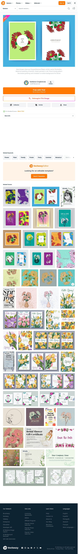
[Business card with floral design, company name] (60, 456)
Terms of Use (50, 549)
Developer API (7, 526)
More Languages (66, 526)
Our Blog (48, 521)
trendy (23, 156)
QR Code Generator (6, 538)
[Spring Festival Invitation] (50, 416)
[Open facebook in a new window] (22, 548)
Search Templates (38, 175)
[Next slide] (70, 156)
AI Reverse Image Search (8, 530)
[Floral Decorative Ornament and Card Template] (11, 456)
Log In (69, 3)
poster (31, 156)
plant (15, 156)
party (39, 156)
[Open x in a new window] (37, 548)
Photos (18, 3)
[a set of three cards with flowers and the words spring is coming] (57, 380)
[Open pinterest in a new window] (31, 548)
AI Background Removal (7, 534)
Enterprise (6, 521)
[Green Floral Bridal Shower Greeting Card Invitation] (32, 456)
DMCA (26, 517)
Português (64, 518)
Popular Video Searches (28, 532)
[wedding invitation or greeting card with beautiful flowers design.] (20, 397)
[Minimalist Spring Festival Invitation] (9, 297)
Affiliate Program (29, 520)
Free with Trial (39, 91)
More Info (7, 115)
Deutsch (64, 521)
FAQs (47, 512)
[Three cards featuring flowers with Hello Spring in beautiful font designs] (24, 318)
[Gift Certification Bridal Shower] (39, 436)
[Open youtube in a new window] (40, 548)
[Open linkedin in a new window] (28, 548)
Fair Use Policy (69, 549)
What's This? (21, 111)
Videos (27, 3)
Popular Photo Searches (28, 527)
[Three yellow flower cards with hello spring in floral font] (54, 339)
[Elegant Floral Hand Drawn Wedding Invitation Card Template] (24, 476)
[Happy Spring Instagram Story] (8, 361)
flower (7, 156)
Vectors (8, 3)
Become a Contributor (49, 524)
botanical (58, 156)
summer (48, 156)
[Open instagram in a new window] (25, 548)
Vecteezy (6, 515)
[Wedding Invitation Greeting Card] (68, 195)
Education (6, 524)
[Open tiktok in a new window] (34, 548)
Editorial (37, 3)
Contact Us (48, 515)
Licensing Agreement (27, 513)
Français (64, 524)
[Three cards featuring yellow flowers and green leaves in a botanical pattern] (20, 380)
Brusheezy (6, 512)
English (63, 512)
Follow (51, 84)
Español (63, 515)
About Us (48, 518)
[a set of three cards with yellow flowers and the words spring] (37, 361)
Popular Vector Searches (29, 523)
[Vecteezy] (3, 3)
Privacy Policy (60, 549)
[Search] (69, 8)
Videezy (5, 518)
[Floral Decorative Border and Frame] (65, 436)
